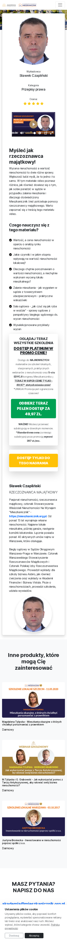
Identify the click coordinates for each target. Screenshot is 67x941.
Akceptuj (34, 935)
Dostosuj (14, 935)
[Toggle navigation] (60, 4)
